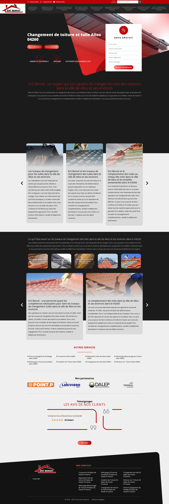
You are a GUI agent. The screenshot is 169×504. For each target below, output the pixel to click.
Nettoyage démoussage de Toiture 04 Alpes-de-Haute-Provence (64, 8)
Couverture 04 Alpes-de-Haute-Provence (32, 8)
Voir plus (84, 443)
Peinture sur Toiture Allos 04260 (128, 362)
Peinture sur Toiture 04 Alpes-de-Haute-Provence (143, 8)
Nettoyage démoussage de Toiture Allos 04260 (129, 357)
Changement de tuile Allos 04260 (99, 362)
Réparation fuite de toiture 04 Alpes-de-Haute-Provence (47, 8)
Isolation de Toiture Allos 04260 (69, 362)
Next (147, 184)
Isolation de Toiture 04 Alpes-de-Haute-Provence (97, 8)
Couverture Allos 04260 (66, 356)
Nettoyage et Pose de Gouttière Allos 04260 (40, 363)
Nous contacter (51, 47)
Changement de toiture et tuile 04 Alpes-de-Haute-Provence (112, 8)
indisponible (34, 2)
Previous (22, 184)
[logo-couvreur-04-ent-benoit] (12, 8)
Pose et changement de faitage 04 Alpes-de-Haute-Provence (159, 8)
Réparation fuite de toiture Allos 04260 (99, 357)
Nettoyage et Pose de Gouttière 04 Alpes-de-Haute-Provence (81, 8)
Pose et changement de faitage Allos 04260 (40, 357)
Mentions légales (98, 499)
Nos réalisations (35, 47)
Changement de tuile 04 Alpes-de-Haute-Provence (129, 8)
